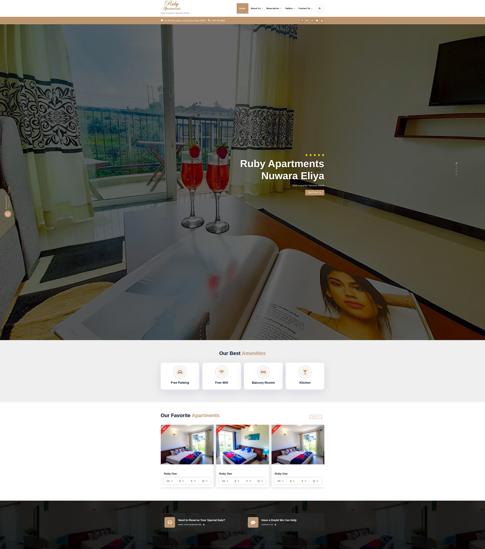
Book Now (313, 179)
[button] (456, 163)
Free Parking (180, 382)
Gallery (289, 8)
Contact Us (304, 8)
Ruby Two (170, 473)
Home (242, 8)
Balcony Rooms (263, 382)
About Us (256, 8)
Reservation (272, 8)
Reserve (315, 417)
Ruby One (225, 473)
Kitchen (305, 382)
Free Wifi (221, 382)
